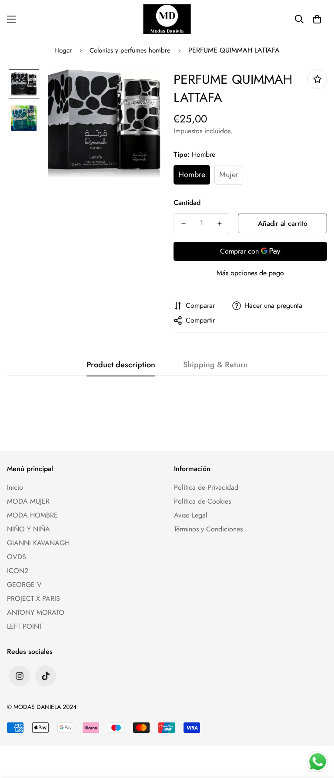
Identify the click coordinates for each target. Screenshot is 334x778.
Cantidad (187, 203)
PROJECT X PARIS (33, 598)
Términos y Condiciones (208, 529)
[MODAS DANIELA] (167, 19)
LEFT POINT (24, 626)
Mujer (228, 174)
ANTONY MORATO (35, 612)
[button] (317, 19)
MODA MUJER (28, 501)
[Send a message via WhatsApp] (318, 762)
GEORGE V (24, 585)
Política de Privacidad (206, 487)
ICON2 (17, 571)
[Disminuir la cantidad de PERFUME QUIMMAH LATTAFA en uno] (183, 224)
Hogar (63, 50)
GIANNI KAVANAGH (38, 543)
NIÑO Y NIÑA (28, 529)
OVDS (16, 557)
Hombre (191, 174)
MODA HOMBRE (32, 515)
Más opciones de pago (250, 273)
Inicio (15, 487)
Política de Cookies (202, 501)
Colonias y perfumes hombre (130, 50)
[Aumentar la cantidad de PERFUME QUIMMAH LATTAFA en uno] (219, 224)
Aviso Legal (190, 515)
